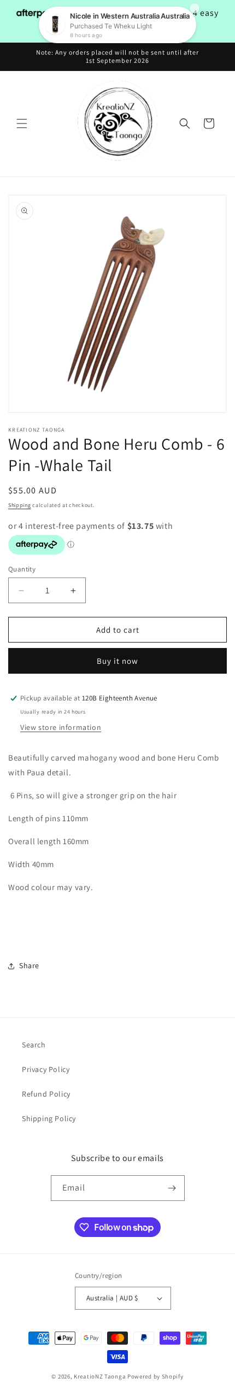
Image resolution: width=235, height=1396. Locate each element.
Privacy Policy (45, 1069)
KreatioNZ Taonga (100, 1376)
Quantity (22, 569)
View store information (60, 727)
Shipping (19, 505)
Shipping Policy (49, 1118)
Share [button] (29, 965)
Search (34, 1045)
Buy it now (117, 661)
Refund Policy (46, 1094)
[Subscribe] (172, 1188)
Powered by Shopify (155, 1376)
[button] (22, 123)
